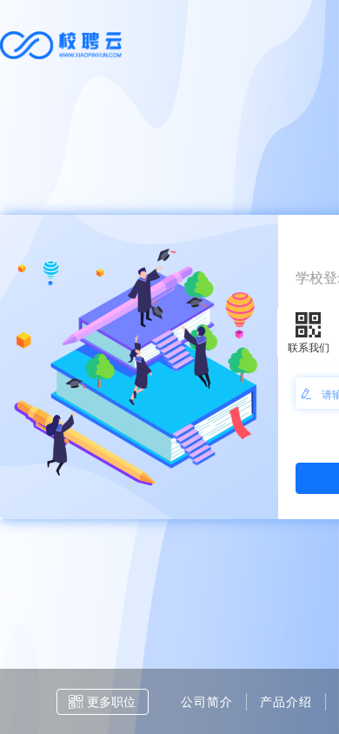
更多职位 (111, 701)
